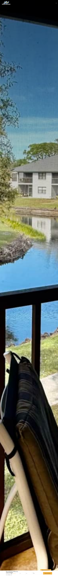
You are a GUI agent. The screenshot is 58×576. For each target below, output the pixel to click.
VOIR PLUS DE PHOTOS (46, 570)
